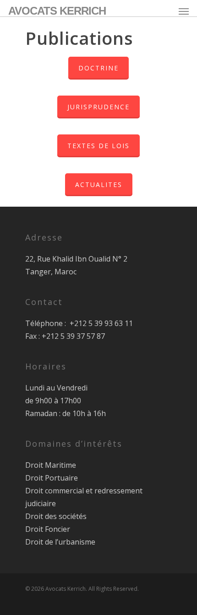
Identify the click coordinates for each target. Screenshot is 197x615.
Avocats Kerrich (57, 10)
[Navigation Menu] (184, 11)
